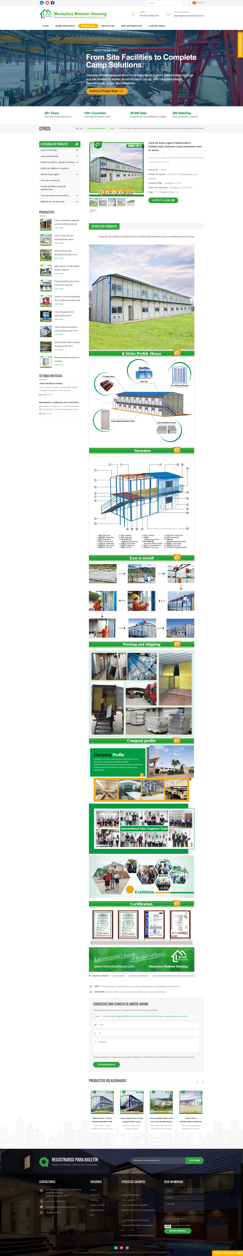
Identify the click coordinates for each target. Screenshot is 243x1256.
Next (202, 1082)
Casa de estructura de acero (55, 195)
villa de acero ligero (50, 174)
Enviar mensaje (106, 1064)
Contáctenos (157, 26)
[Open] (240, 43)
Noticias (94, 1200)
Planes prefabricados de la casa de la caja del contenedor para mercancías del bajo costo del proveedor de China (67, 283)
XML (92, 1215)
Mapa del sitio (97, 1210)
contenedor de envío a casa (135, 1220)
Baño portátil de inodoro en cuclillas (67, 359)
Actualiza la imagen (181, 1225)
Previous (197, 1082)
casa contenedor (49, 150)
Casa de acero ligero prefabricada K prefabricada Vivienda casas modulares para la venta (145, 1016)
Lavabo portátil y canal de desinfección (53, 188)
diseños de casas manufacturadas (138, 1210)
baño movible (128, 1200)
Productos (88, 26)
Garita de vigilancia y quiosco (55, 168)
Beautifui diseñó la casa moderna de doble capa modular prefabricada (135, 992)
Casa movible (118, 976)
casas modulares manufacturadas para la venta (173, 976)
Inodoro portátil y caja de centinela (57, 162)
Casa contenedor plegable (135, 1205)
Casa (46, 26)
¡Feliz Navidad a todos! (51, 383)
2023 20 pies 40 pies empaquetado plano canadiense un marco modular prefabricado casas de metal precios (65, 237)
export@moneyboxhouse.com (189, 15)
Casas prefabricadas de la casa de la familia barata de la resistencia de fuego (102, 1120)
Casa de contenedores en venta (137, 1235)
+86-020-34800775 (149, 15)
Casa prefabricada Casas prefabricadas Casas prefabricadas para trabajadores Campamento (140, 986)
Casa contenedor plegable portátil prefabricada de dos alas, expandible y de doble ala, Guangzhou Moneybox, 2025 (67, 222)
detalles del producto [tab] (104, 226)
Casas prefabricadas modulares (137, 1225)
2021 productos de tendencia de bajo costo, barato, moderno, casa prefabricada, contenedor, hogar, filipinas (66, 253)
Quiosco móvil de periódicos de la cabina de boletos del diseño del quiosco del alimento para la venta (67, 298)
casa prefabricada (49, 156)
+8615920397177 (54, 1212)
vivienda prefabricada (138, 976)
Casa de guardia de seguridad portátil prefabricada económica (66, 314)
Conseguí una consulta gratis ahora (228, 1254)
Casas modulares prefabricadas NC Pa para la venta (191, 1120)
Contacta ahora (161, 200)
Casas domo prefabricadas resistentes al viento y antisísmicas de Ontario (131, 1120)
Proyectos (108, 26)
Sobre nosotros (65, 26)
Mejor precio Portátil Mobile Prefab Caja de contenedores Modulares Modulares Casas (67, 268)
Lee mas (58, 227)
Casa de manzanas (50, 180)
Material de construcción (53, 201)
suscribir (194, 1160)
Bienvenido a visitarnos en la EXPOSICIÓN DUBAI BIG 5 (59, 402)
